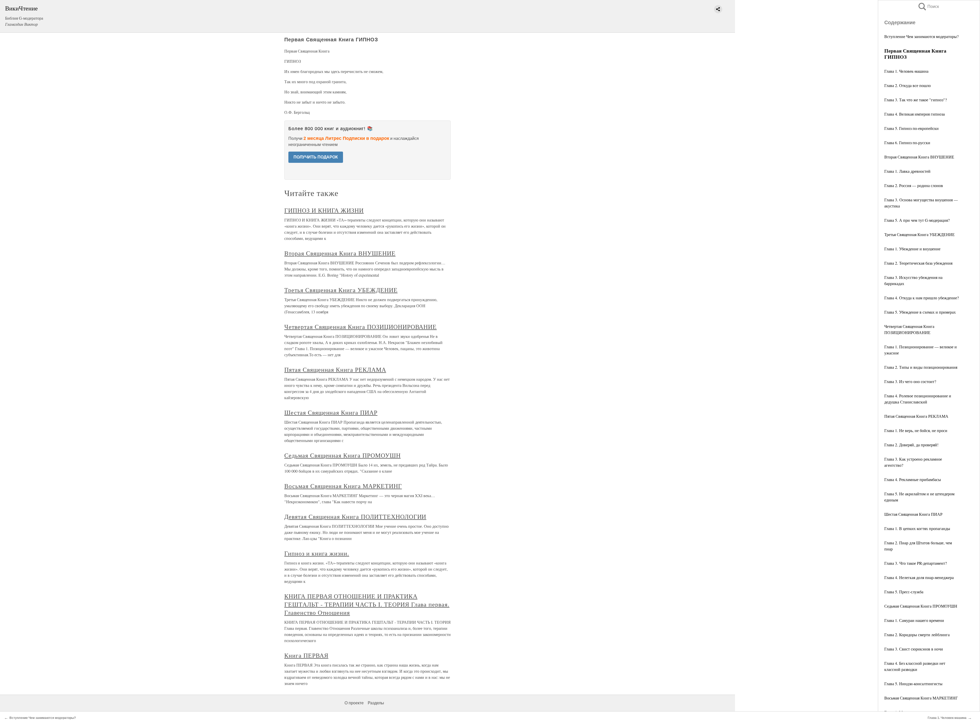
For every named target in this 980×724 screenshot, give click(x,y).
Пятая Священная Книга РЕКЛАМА (916, 416)
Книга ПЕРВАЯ (306, 655)
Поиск (928, 6)
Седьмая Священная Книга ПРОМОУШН (920, 606)
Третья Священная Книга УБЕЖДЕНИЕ (919, 234)
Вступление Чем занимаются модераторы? (921, 36)
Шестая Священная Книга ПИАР (913, 514)
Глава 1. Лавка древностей (907, 171)
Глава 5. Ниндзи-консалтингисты (913, 683)
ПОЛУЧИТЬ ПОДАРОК (315, 157)
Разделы (376, 703)
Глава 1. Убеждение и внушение (912, 248)
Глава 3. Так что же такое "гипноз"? (915, 99)
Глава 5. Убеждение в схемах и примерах (920, 312)
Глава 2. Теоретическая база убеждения (918, 263)
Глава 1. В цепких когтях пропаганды (917, 528)
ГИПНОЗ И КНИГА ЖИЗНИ (324, 210)
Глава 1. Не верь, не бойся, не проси (915, 430)
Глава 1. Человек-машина (906, 71)
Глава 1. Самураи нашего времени (914, 620)
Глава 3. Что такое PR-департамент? (915, 563)
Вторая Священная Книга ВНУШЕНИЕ (919, 156)
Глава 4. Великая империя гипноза (914, 114)
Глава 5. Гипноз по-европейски (911, 128)
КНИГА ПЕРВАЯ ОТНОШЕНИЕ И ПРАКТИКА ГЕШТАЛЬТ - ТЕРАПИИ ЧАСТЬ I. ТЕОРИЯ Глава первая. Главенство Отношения (366, 604)
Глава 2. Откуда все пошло (907, 85)
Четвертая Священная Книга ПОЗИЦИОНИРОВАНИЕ (360, 327)
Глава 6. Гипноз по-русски (907, 142)
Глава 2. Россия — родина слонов (913, 185)
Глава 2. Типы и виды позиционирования (920, 367)
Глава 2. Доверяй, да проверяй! (911, 444)
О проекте (354, 703)
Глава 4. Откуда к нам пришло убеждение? (921, 297)
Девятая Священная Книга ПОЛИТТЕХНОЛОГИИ (355, 516)
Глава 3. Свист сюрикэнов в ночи (913, 649)
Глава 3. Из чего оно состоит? (910, 381)
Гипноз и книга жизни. (316, 553)
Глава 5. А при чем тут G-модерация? (917, 220)
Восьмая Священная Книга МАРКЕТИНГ (921, 698)
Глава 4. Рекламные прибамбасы (912, 479)
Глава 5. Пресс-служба (903, 591)
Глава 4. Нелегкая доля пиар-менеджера (919, 577)
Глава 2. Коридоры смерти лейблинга (917, 634)
